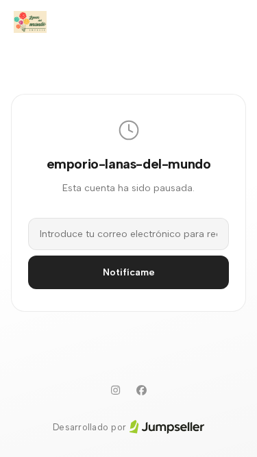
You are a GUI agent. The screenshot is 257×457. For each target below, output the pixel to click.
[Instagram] (115, 390)
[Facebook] (142, 390)
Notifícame (129, 272)
